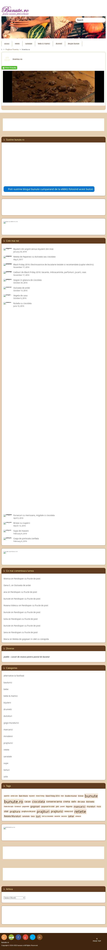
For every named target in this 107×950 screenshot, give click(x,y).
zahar (71, 816)
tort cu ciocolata (47, 816)
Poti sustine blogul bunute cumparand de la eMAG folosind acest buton (50, 189)
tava (33, 816)
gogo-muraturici (11, 723)
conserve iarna (54, 801)
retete (17, 44)
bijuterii (7, 702)
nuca (99, 806)
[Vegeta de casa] (8, 295)
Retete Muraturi (12, 816)
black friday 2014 (52, 796)
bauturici (8, 682)
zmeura (78, 816)
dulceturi (8, 716)
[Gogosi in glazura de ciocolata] (8, 280)
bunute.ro (13, 801)
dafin (73, 801)
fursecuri (18, 806)
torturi (7, 770)
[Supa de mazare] (8, 530)
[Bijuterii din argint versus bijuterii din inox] (8, 249)
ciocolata (38, 801)
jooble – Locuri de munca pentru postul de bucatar (27, 656)
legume (69, 806)
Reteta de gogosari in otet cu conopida (31, 639)
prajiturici (8, 743)
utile (6, 776)
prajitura (15, 811)
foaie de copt (8, 806)
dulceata (90, 801)
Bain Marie (23, 796)
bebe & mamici (44, 44)
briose (80, 796)
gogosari (35, 806)
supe (6, 763)
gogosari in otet (47, 806)
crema (66, 801)
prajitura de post (28, 811)
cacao (28, 801)
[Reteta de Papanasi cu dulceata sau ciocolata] (8, 256)
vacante (57, 816)
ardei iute (14, 796)
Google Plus (25, 937)
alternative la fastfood (14, 675)
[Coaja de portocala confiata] (8, 538)
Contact (39, 937)
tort (38, 816)
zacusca (64, 816)
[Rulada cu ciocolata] (8, 510)
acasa (6, 44)
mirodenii (8, 736)
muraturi (91, 806)
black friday (40, 796)
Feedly (11, 937)
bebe (6, 689)
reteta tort (68, 811)
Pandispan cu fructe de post (27, 578)
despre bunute (73, 44)
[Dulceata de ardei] (8, 287)
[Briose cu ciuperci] (8, 523)
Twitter (32, 937)
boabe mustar (71, 796)
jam (57, 806)
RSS (4, 937)
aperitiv (6, 796)
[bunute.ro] (53, 11)
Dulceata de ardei (22, 585)
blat (62, 796)
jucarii (62, 806)
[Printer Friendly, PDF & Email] (9, 68)
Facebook (18, 937)
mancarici (8, 729)
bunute (7, 598)
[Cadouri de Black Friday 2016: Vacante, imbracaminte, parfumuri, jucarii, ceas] (8, 272)
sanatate (28, 44)
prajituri (43, 811)
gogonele (25, 806)
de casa (81, 801)
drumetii (59, 44)
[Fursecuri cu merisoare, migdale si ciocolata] (8, 515)
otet (6, 811)
